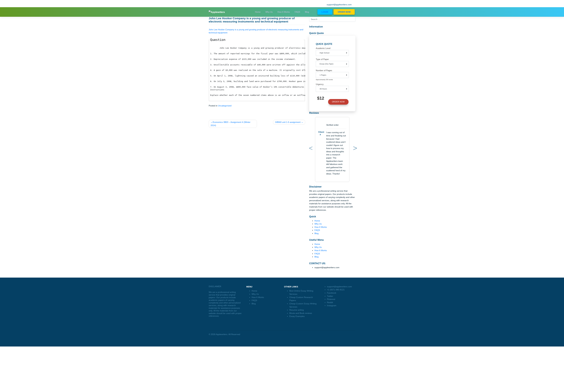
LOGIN (325, 12)
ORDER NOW (344, 12)
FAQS (297, 12)
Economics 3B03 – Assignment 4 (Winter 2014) (230, 124)
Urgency (320, 84)
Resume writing (296, 310)
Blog (307, 12)
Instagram (331, 305)
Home (258, 12)
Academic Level (323, 48)
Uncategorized (224, 105)
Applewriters (221, 334)
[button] (310, 149)
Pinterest (331, 299)
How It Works (283, 12)
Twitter (330, 296)
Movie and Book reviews (300, 313)
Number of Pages (324, 70)
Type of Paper (322, 59)
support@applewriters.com (339, 5)
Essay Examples (297, 316)
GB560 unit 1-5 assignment (288, 122)
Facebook (331, 293)
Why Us (269, 12)
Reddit (330, 302)
